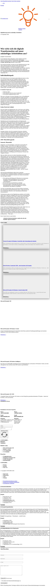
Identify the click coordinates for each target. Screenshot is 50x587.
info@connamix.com (5, 416)
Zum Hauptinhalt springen (6, 1)
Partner (5, 464)
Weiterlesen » (6, 247)
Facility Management (7, 459)
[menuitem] (4, 3)
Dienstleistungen (6, 460)
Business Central (7, 449)
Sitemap (5, 477)
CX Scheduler (6, 451)
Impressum (5, 473)
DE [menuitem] (4, 3)
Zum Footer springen (16, 1)
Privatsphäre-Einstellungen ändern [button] (10, 481)
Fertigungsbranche (7, 456)
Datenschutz (6, 475)
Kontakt (2, 5)
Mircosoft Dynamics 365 (8, 447)
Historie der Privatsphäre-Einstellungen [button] (11, 482)
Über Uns (5, 467)
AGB (4, 476)
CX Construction (7, 450)
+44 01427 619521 (18, 413)
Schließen (3, 504)
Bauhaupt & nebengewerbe (9, 457)
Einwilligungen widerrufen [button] (8, 483)
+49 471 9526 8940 (5, 413)
